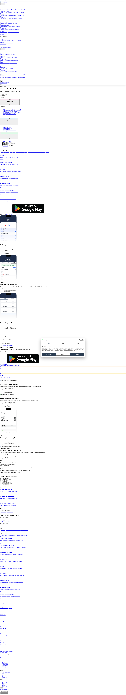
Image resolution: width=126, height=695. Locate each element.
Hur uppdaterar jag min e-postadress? (9, 143)
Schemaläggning (5, 665)
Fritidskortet (4, 666)
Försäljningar (4, 667)
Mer (5, 464)
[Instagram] (1, 694)
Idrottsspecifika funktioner (10, 464)
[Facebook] (0, 694)
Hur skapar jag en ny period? (7, 108)
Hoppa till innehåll (3, 0)
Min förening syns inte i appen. (8, 145)
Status (3, 684)
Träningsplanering (5, 664)
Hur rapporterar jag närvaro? (7, 128)
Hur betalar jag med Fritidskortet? (8, 141)
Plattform (2, 4)
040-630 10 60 (3, 345)
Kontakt (3, 685)
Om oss (3, 676)
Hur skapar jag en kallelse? (7, 127)
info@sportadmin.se (10, 345)
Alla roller (2, 95)
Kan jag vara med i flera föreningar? (6, 483)
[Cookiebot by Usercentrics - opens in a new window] (79, 340)
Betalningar (4, 662)
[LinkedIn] (2, 694)
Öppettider (2, 535)
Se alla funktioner (3, 44)
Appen (3, 660)
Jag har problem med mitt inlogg (8, 116)
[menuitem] (63, 8)
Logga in (5, 83)
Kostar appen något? (4, 480)
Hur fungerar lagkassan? (7, 129)
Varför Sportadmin (3, 47)
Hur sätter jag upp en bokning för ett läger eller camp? (11, 112)
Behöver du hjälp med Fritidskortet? (10, 535)
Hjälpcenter (4, 680)
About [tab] (78, 343)
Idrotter (3, 675)
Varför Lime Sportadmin (6, 672)
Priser (10, 47)
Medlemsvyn (2, 464)
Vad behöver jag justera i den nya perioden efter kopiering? (12, 110)
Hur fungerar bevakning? (6, 525)
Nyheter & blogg (5, 681)
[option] (1, 82)
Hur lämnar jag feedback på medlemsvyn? (7, 486)
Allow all (77, 354)
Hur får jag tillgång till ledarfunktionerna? (7, 334)
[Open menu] (1, 84)
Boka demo (2, 83)
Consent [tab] (48, 343)
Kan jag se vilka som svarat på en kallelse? (9, 130)
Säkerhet (3, 683)
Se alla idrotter (16, 45)
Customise (62, 354)
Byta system (4, 674)
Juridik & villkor (4, 686)
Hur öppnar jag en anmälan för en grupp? (9, 113)
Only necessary (49, 354)
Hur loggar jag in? (6, 144)
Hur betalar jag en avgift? (5, 484)
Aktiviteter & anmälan (5, 661)
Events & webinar (5, 682)
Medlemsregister (4, 663)
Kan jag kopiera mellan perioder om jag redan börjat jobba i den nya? (12, 520)
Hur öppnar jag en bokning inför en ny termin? (10, 111)
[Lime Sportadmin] (3, 2)
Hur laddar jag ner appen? (7, 131)
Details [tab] (63, 343)
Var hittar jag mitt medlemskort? (6, 485)
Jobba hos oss (4, 677)
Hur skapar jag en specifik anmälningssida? (9, 114)
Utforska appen (5, 146)
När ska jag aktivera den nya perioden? (8, 519)
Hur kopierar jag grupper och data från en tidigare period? (12, 109)
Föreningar (8, 47)
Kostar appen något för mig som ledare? (7, 335)
